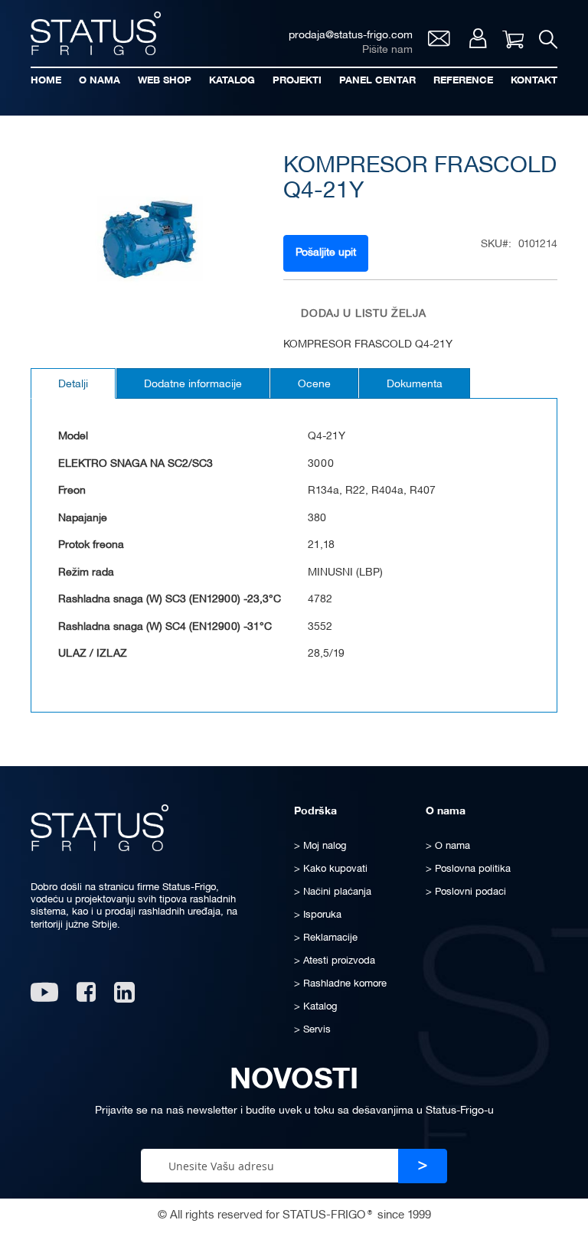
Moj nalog (478, 38)
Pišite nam (387, 50)
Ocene (314, 385)
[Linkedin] (126, 998)
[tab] (73, 383)
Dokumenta (415, 385)
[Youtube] (44, 998)
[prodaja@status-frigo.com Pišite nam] (439, 42)
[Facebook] (86, 998)
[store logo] (96, 33)
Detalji (73, 385)
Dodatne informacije (193, 385)
